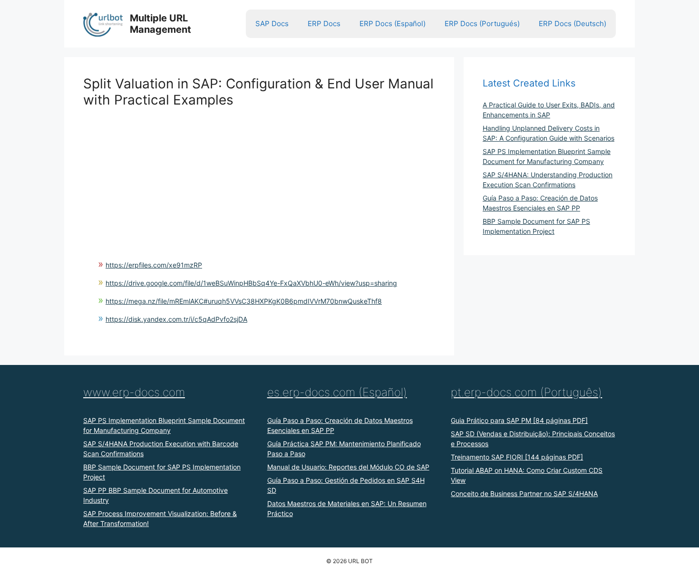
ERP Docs (324, 23)
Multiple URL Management (160, 23)
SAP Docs (272, 23)
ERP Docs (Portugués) (482, 23)
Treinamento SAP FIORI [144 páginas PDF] (517, 457)
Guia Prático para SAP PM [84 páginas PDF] (519, 420)
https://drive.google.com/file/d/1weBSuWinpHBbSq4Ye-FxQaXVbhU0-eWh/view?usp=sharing (251, 283)
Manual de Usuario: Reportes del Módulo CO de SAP (348, 467)
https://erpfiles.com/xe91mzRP (154, 265)
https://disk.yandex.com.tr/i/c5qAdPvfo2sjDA (176, 319)
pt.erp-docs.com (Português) (526, 392)
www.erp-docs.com (134, 392)
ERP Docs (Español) (392, 23)
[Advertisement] (259, 174)
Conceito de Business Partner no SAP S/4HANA (524, 493)
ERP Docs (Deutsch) (572, 23)
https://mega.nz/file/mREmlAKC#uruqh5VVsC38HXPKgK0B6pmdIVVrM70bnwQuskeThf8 (244, 301)
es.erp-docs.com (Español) (337, 392)
